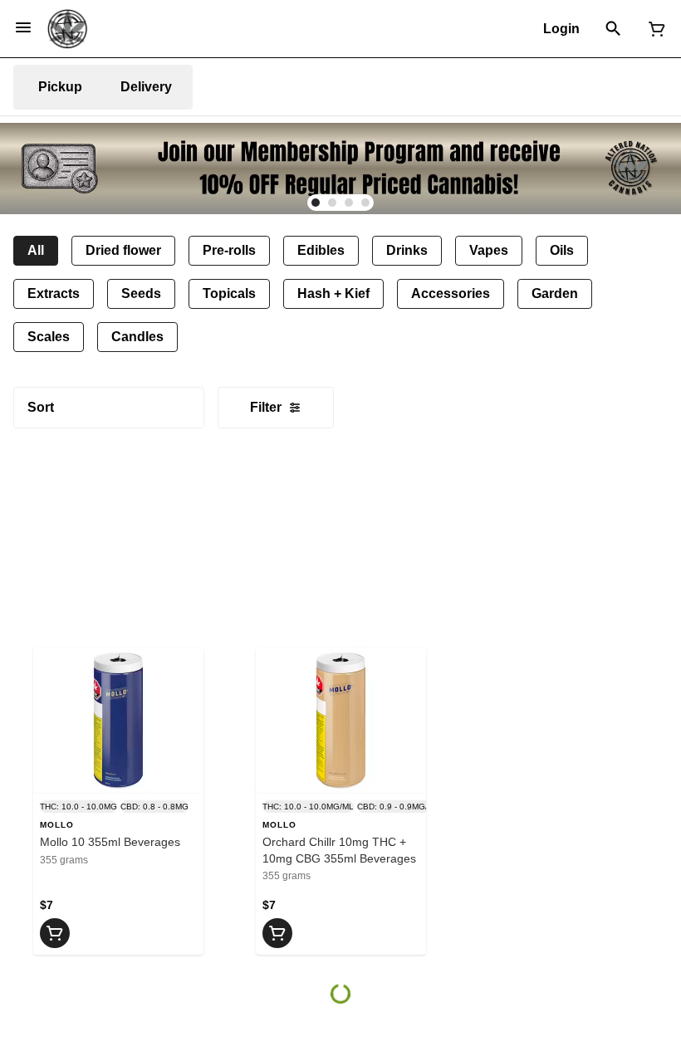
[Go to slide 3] (349, 202)
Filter (266, 407)
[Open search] (613, 29)
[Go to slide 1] (315, 202)
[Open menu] (23, 27)
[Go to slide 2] (332, 202)
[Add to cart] (55, 933)
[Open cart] (653, 29)
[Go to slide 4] (365, 202)
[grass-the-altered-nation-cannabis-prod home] (67, 29)
